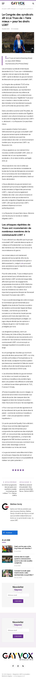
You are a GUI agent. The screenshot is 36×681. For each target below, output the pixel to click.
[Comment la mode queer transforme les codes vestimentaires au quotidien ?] (7, 573)
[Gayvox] (18, 3)
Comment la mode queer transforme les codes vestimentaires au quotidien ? (24, 573)
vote (22, 263)
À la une (6, 540)
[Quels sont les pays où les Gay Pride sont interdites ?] (7, 549)
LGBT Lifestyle (11, 8)
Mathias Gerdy (16, 504)
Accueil (4, 8)
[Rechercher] (33, 3)
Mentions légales (7, 676)
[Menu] (3, 3)
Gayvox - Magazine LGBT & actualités (18, 674)
